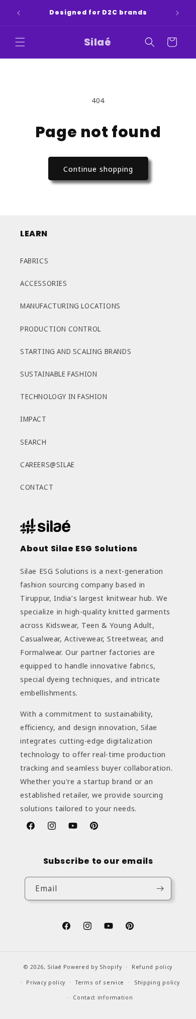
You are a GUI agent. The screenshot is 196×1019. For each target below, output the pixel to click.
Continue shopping (98, 169)
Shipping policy (157, 982)
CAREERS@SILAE (47, 464)
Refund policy (152, 966)
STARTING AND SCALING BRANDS (75, 351)
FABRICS (34, 260)
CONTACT (36, 487)
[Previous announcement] (19, 13)
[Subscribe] (160, 888)
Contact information (103, 997)
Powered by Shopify (92, 966)
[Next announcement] (177, 13)
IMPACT (33, 419)
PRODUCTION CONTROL (60, 328)
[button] (20, 42)
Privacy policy (45, 982)
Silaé (54, 966)
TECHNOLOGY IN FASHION (64, 396)
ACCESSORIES (43, 283)
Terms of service (99, 982)
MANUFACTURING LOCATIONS (70, 305)
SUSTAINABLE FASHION (58, 374)
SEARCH (33, 442)
